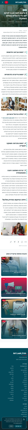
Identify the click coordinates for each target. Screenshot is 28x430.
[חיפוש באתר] (6, 2)
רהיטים (25, 396)
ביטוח (12, 370)
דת (12, 376)
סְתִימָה (12, 388)
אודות (25, 406)
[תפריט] (2, 2)
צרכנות (12, 394)
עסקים (24, 10)
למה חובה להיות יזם (8, 118)
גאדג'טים (11, 374)
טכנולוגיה (25, 380)
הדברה (25, 378)
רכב (12, 396)
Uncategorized (23, 366)
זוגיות (12, 378)
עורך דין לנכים (24, 390)
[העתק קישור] (10, 241)
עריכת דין (11, 392)
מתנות (12, 386)
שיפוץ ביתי (24, 398)
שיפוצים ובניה (10, 398)
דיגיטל (25, 376)
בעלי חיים (25, 372)
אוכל (12, 366)
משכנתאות (11, 384)
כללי (12, 380)
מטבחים (25, 384)
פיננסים (25, 394)
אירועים (11, 368)
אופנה (25, 368)
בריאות (25, 374)
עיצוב (12, 390)
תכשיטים (11, 400)
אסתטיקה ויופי (24, 370)
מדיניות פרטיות (24, 410)
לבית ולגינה (24, 382)
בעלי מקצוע (11, 372)
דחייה (11, 426)
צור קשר (25, 408)
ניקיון (26, 388)
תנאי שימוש (24, 412)
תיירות (25, 400)
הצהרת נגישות (24, 414)
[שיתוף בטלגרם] (14, 241)
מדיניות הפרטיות (18, 423)
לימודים (11, 382)
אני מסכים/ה (18, 426)
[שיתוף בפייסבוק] (18, 241)
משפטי (25, 386)
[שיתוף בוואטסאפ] (22, 241)
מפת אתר (25, 416)
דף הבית (25, 30)
